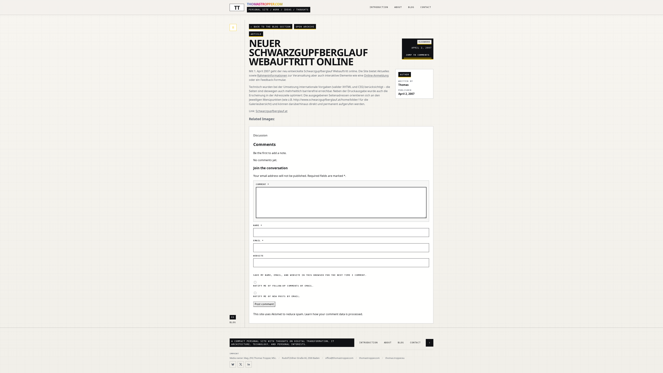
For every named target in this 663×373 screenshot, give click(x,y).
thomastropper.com (369, 358)
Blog (411, 7)
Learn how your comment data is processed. (334, 314)
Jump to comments (417, 55)
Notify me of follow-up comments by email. (283, 286)
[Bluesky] (233, 364)
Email (258, 241)
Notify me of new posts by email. (276, 296)
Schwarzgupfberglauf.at (271, 111)
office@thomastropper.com (339, 358)
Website (258, 256)
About (398, 7)
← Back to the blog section (271, 27)
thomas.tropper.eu (395, 358)
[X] (241, 364)
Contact (425, 7)
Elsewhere (424, 42)
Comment (262, 184)
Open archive (305, 27)
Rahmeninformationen (272, 75)
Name (257, 225)
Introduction (379, 7)
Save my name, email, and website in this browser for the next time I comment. (310, 275)
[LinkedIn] (249, 364)
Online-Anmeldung (376, 75)
